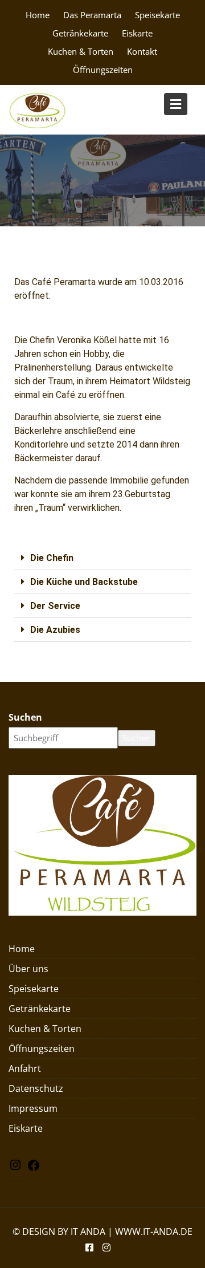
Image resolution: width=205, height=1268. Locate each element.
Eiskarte (137, 33)
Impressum (33, 1108)
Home (38, 15)
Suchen (25, 717)
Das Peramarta (92, 15)
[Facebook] (33, 1168)
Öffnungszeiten (103, 69)
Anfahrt (25, 1068)
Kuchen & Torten (80, 51)
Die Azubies (55, 629)
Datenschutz (36, 1088)
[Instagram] (15, 1168)
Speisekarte (157, 15)
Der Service (55, 605)
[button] (102, 558)
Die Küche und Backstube (84, 581)
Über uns (28, 968)
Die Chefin (51, 557)
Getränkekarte (80, 33)
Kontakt (142, 51)
